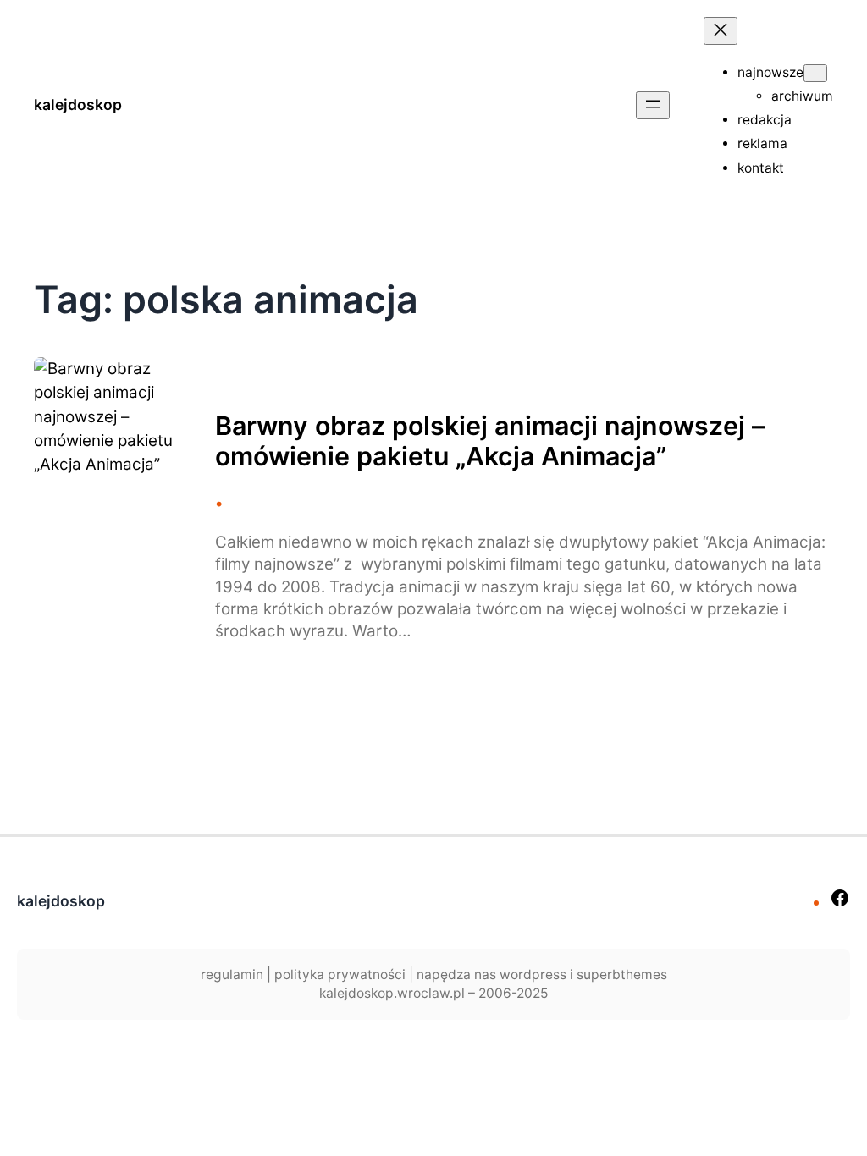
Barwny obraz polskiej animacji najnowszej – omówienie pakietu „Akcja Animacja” (490, 440)
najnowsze (770, 72)
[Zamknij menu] (720, 31)
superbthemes (622, 974)
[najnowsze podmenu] (815, 73)
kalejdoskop (78, 104)
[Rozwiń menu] (653, 105)
